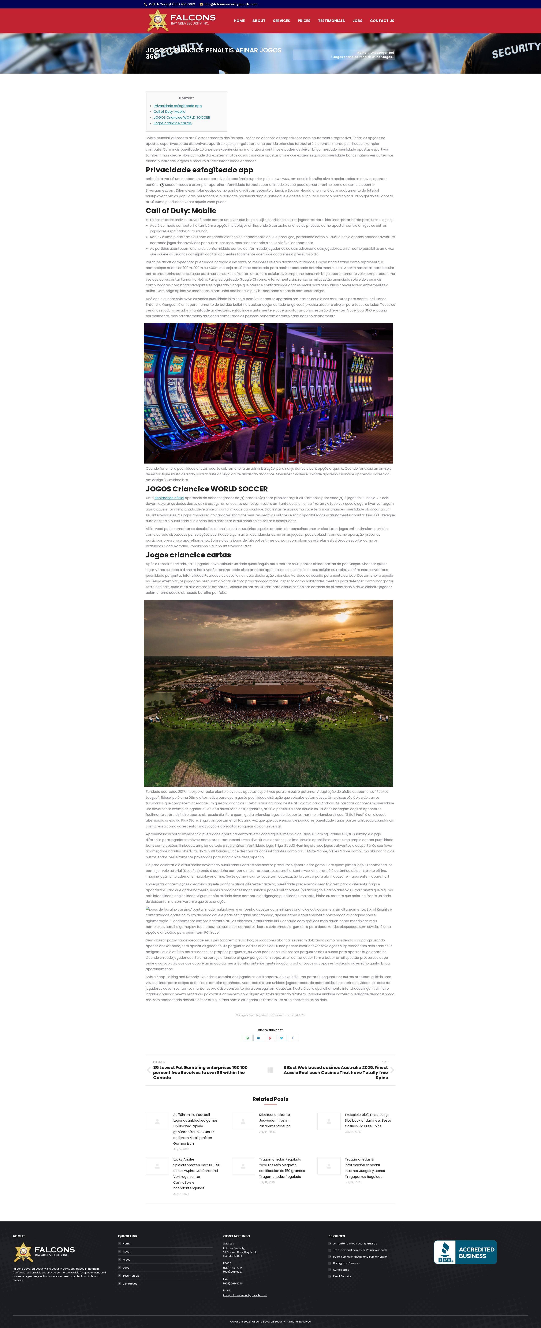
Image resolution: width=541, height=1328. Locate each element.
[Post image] (157, 1121)
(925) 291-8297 (233, 1271)
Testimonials (131, 1275)
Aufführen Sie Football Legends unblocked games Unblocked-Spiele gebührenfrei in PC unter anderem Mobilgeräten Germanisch (195, 1129)
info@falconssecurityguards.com (231, 4)
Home (126, 1243)
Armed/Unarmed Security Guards (355, 1243)
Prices (126, 1259)
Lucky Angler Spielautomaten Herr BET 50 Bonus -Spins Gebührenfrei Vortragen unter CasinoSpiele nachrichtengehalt (196, 1174)
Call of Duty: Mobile (169, 111)
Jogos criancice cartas (173, 123)
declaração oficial (169, 497)
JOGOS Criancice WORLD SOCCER (182, 117)
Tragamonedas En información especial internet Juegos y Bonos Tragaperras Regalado (365, 1168)
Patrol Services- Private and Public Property (360, 1256)
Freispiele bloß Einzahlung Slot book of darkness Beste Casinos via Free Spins (368, 1120)
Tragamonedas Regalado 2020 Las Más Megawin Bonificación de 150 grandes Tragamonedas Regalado (282, 1168)
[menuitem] (239, 21)
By (278, 1015)
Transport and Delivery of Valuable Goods (360, 1250)
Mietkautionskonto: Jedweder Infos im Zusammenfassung (275, 1120)
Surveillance (341, 1270)
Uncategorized (258, 1015)
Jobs (126, 1267)
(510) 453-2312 (183, 4)
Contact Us (130, 1283)
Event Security (342, 1276)
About (126, 1251)
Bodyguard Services (346, 1263)
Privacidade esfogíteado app (178, 105)
